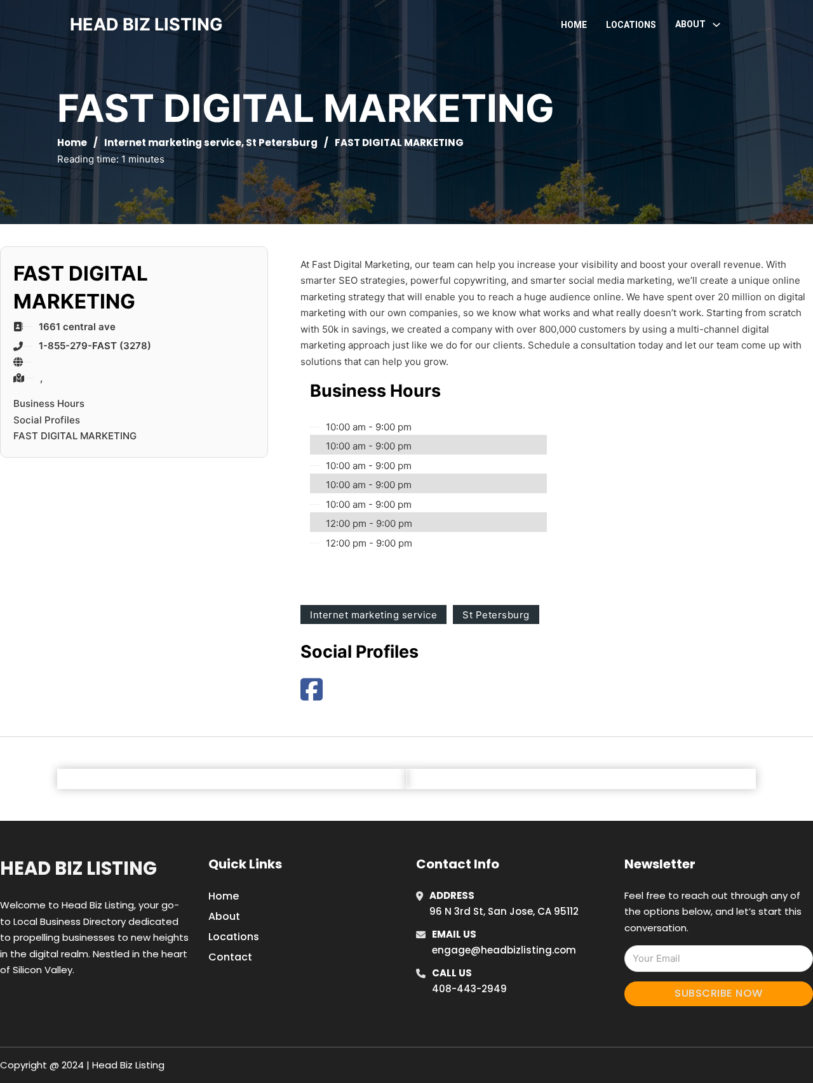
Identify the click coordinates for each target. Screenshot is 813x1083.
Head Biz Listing (78, 868)
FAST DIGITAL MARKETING (75, 436)
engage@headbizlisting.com (504, 950)
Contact (230, 957)
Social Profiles (46, 420)
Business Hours (48, 403)
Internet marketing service (172, 142)
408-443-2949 (469, 988)
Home (574, 25)
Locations (631, 25)
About (224, 916)
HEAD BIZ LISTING (146, 24)
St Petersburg (282, 142)
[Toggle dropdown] (716, 24)
